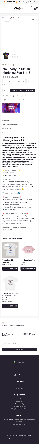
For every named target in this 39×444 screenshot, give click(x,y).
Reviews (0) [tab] (6, 129)
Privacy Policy (19, 401)
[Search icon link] (27, 8)
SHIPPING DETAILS (11, 193)
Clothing (10, 65)
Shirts (4, 65)
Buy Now (29, 90)
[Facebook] (19, 375)
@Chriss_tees (8, 230)
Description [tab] (6, 121)
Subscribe (19, 349)
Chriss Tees (8, 100)
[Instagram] (15, 375)
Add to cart (17, 90)
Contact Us (19, 388)
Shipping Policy (19, 404)
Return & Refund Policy (19, 406)
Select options (10, 269)
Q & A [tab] (4, 133)
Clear (3, 84)
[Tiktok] (24, 375)
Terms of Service (19, 399)
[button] (33, 20)
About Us (19, 385)
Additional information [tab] (10, 125)
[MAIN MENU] (3, 9)
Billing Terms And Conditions (19, 408)
